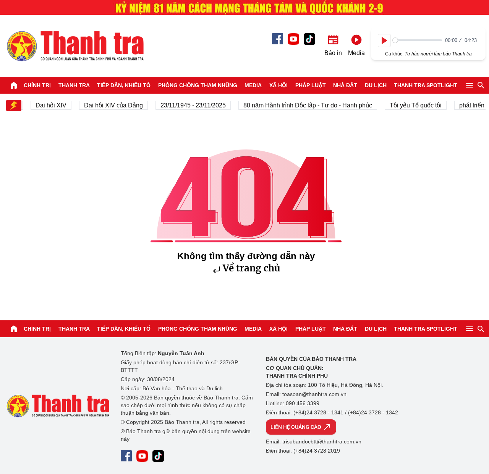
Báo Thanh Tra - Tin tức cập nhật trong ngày (75, 46)
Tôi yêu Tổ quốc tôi (413, 105)
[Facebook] (277, 38)
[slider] (417, 40)
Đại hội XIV (47, 105)
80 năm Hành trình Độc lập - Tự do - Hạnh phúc (304, 105)
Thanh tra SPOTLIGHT (425, 85)
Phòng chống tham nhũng (197, 85)
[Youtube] (293, 39)
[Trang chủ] (13, 85)
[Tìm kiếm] (481, 85)
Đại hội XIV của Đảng (110, 105)
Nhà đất (345, 85)
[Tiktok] (309, 39)
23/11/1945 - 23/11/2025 (190, 105)
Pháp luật (310, 85)
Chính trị (37, 85)
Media (253, 85)
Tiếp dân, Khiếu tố (124, 85)
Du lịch (376, 85)
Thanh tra (74, 85)
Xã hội (278, 85)
